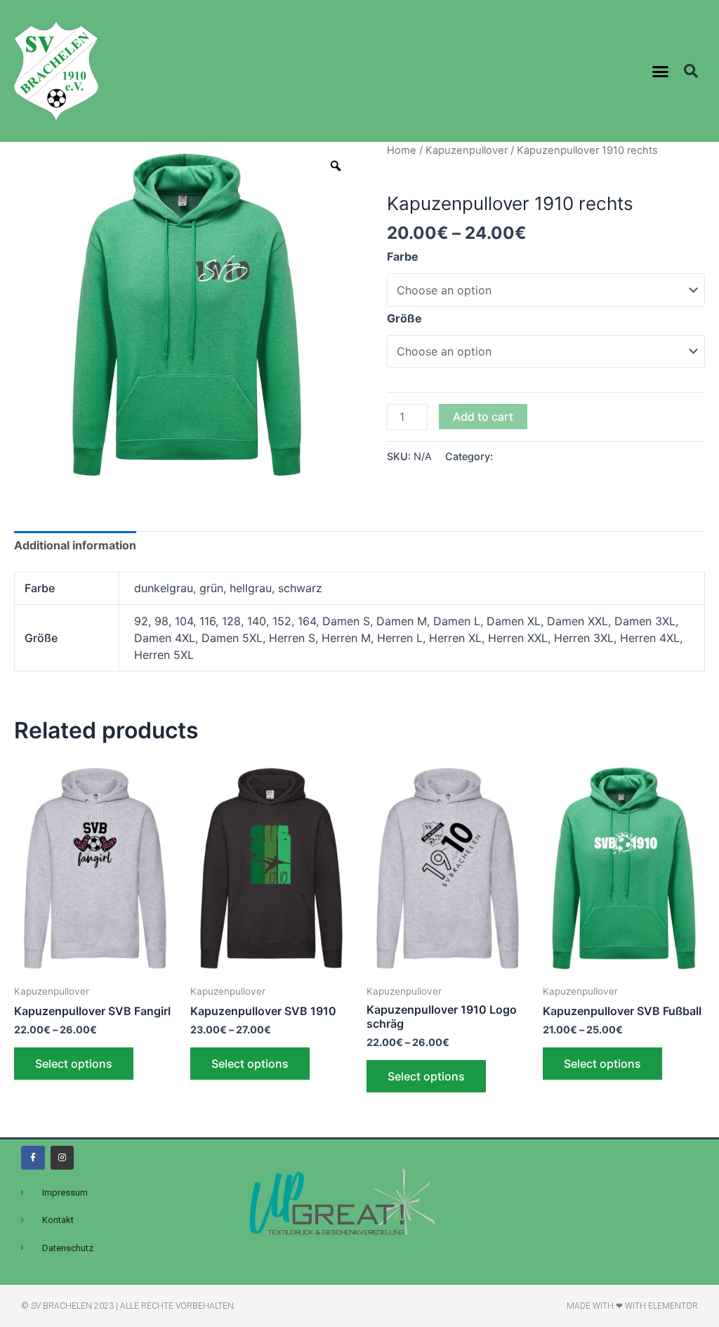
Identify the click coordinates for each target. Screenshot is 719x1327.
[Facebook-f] (33, 1158)
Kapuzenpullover (467, 150)
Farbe (402, 256)
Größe (404, 318)
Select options (73, 1064)
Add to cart (483, 417)
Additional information (75, 545)
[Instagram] (62, 1158)
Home (401, 150)
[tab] (75, 546)
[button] (660, 71)
